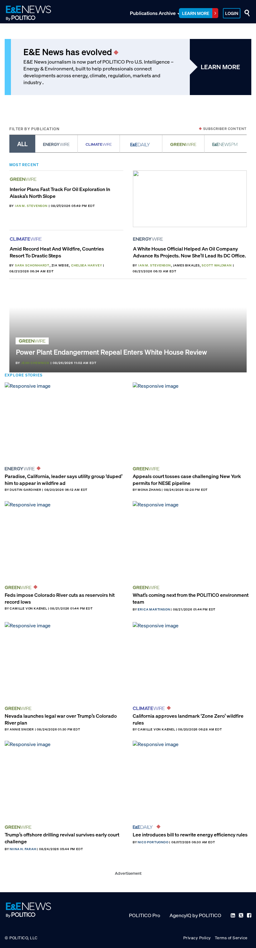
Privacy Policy (197, 938)
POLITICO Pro (144, 915)
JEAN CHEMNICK (35, 363)
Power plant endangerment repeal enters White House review (111, 352)
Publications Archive (153, 13)
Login (231, 13)
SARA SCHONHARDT (32, 265)
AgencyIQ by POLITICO (195, 915)
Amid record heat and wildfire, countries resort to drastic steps (57, 252)
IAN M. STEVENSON (31, 206)
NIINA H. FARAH (23, 849)
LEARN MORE (220, 67)
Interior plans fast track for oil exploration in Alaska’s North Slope (60, 192)
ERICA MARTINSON (154, 609)
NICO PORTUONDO (153, 842)
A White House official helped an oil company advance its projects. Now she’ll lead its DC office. (189, 252)
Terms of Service (231, 938)
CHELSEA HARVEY (86, 265)
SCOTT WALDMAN (217, 265)
